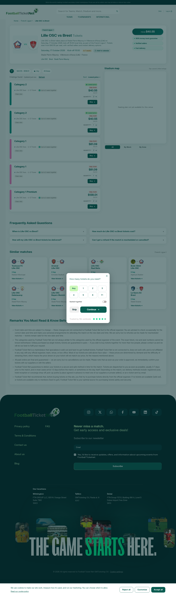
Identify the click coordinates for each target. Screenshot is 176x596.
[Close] (107, 276)
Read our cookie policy (20, 591)
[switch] (104, 302)
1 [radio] (83, 288)
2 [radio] (92, 288)
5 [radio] (83, 295)
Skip (74, 309)
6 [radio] (92, 295)
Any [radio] (74, 288)
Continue (91, 309)
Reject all (126, 590)
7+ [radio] (102, 295)
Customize (142, 590)
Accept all (158, 590)
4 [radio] (73, 295)
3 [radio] (102, 288)
